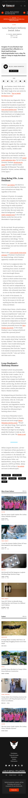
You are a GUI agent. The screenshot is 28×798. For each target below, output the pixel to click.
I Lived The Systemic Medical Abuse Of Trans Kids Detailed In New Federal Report (13, 544)
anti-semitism (6, 475)
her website (21, 466)
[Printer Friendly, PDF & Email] (24, 81)
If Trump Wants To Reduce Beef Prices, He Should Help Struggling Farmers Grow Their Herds (13, 641)
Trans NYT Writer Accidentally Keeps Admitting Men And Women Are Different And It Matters (13, 603)
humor (4, 478)
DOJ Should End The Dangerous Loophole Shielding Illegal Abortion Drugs (13, 573)
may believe (11, 185)
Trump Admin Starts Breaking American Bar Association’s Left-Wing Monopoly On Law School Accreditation (13, 699)
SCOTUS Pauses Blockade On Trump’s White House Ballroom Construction (14, 670)
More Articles (13, 71)
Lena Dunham (12, 478)
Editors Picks (17, 475)
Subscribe (14, 790)
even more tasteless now (9, 109)
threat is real (22, 434)
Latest (3, 616)
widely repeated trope (8, 215)
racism (4, 481)
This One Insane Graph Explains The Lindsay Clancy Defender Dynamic (14, 515)
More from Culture (7, 491)
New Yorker (22, 478)
